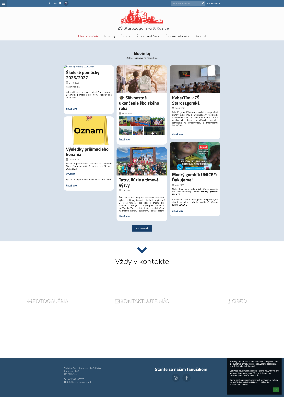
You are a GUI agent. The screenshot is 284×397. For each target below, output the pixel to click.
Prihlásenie (213, 3)
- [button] (56, 3)
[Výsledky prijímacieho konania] (89, 130)
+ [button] (50, 3)
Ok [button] (276, 390)
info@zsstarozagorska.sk (79, 382)
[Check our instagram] (176, 378)
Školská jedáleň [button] (176, 36)
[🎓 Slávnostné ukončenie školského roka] (142, 79)
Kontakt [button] (201, 36)
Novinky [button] (109, 36)
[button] (60, 3)
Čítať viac (71, 109)
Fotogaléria (50, 301)
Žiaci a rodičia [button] (147, 36)
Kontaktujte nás (144, 301)
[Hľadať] (203, 3)
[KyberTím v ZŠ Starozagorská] (195, 79)
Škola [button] (124, 36)
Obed (239, 301)
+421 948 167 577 (75, 379)
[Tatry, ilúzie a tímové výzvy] (142, 161)
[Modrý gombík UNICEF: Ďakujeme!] (195, 156)
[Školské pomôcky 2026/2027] (89, 66)
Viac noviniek (142, 228)
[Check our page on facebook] (186, 378)
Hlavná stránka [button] (88, 36)
